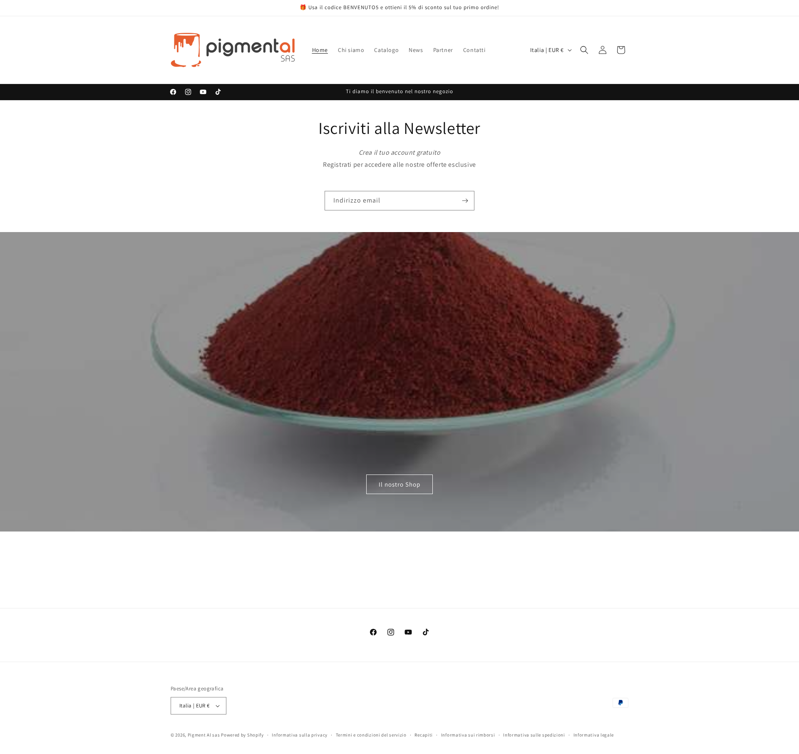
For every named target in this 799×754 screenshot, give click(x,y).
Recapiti (423, 735)
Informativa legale (593, 735)
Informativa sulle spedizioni (534, 735)
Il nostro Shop (399, 484)
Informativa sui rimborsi (468, 735)
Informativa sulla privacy (300, 735)
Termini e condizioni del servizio (371, 735)
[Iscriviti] (465, 200)
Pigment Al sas (204, 735)
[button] (584, 50)
